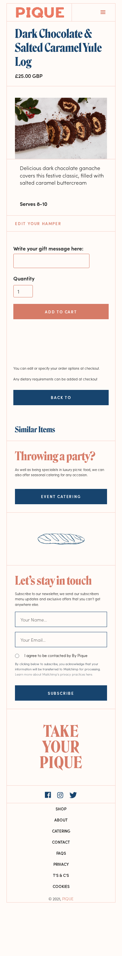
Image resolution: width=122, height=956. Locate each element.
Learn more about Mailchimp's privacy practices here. (54, 674)
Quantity (23, 278)
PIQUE (68, 898)
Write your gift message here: (48, 248)
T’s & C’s (61, 875)
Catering (61, 831)
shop (61, 808)
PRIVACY (61, 864)
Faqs (61, 853)
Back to (61, 397)
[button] (103, 12)
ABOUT (61, 819)
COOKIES (61, 886)
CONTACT (61, 842)
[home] (39, 12)
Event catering (61, 496)
